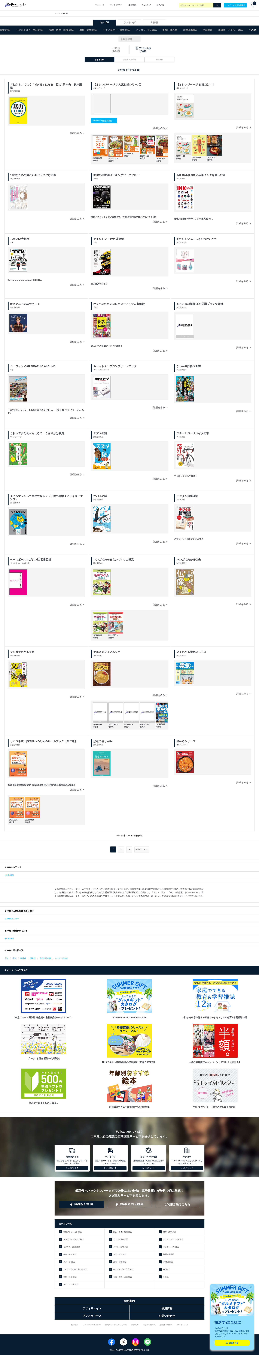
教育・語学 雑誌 (88, 30)
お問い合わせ (167, 1315)
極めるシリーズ (186, 741)
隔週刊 (23, 958)
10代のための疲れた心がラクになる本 (33, 175)
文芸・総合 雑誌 (119, 1254)
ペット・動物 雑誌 (120, 1247)
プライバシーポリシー (92, 1325)
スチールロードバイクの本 (193, 433)
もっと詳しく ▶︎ (72, 1168)
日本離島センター (11, 919)
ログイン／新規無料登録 (235, 5)
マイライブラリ (116, 5)
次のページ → (141, 849)
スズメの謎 (100, 433)
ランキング (146, 5)
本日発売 (132, 5)
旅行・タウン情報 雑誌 (122, 1232)
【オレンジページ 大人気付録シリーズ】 (118, 84)
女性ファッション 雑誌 (72, 1232)
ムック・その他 (61, 958)
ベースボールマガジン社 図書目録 (30, 559)
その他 (165, 1277)
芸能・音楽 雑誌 (69, 1277)
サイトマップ (182, 1325)
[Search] (217, 5)
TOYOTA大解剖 (19, 238)
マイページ (99, 5)
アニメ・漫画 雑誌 (120, 1239)
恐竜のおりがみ (102, 741)
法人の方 (160, 5)
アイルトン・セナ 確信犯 (108, 238)
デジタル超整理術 (187, 496)
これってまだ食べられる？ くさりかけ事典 (37, 433)
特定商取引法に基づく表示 (116, 1325)
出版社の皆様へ (149, 1325)
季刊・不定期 (45, 958)
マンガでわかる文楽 (22, 651)
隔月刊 (33, 958)
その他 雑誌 (126, 39)
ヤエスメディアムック (106, 651)
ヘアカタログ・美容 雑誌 (29, 30)
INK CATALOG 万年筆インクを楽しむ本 (201, 175)
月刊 (6, 958)
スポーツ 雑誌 (69, 1262)
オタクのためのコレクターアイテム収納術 (119, 303)
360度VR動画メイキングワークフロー (116, 175)
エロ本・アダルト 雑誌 (230, 30)
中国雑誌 (207, 30)
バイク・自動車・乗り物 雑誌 (75, 1269)
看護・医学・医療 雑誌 (61, 30)
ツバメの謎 (100, 496)
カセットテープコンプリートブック (115, 366)
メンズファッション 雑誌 (73, 1239)
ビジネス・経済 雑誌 (71, 1247)
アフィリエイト (92, 1308)
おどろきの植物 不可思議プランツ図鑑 (200, 303)
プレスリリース (92, 1315)
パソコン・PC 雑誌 (146, 30)
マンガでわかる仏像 (189, 559)
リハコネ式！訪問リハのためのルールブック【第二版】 (43, 741)
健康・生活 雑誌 (69, 1254)
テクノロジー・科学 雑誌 (116, 30)
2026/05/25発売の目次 (102, 121)
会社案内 (134, 1325)
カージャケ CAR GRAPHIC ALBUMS (32, 366)
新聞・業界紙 (170, 30)
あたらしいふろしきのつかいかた (197, 238)
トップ (57, 13)
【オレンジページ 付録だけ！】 (196, 84)
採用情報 (167, 1308)
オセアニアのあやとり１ (25, 303)
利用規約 (74, 1325)
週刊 (14, 958)
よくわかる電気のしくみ (191, 651)
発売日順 (159, 60)
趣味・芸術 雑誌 (119, 1262)
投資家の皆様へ (166, 1325)
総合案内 (129, 1300)
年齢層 (154, 22)
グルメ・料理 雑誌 (70, 1284)
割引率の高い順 (129, 60)
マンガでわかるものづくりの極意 (113, 559)
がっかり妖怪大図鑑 (189, 366)
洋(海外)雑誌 (190, 30)
